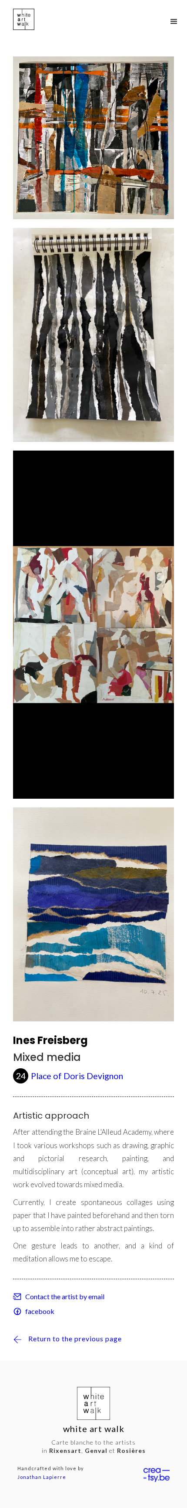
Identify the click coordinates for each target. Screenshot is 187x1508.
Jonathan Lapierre (41, 1477)
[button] (174, 22)
